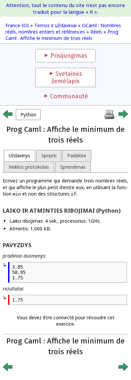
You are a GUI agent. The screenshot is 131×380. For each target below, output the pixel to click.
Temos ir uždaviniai (55, 25)
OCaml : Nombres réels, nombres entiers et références (63, 28)
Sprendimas (73, 167)
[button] (28, 114)
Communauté (69, 96)
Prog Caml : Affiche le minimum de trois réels (61, 35)
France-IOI (17, 25)
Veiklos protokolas (29, 167)
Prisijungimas (68, 55)
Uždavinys (19, 155)
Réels (96, 32)
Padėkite (76, 155)
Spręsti (48, 155)
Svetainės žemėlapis (66, 77)
